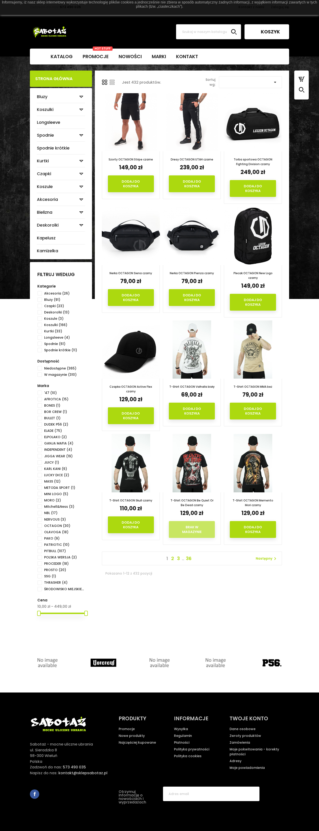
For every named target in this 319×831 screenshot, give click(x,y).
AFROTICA (56, 399)
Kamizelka (47, 251)
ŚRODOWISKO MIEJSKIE (64, 589)
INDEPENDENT (58, 449)
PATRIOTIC (56, 544)
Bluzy (42, 96)
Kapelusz (46, 238)
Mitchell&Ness (59, 506)
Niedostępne (60, 368)
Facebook (34, 794)
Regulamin (183, 735)
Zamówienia (240, 742)
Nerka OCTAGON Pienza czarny (192, 273)
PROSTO (55, 570)
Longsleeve (48, 122)
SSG (50, 576)
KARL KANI (55, 468)
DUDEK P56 (56, 424)
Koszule (45, 186)
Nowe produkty (132, 735)
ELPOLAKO (55, 437)
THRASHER (55, 582)
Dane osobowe (242, 729)
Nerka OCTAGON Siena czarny (131, 273)
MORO (52, 500)
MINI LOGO (56, 494)
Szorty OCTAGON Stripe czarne (131, 159)
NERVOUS (55, 519)
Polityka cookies (188, 756)
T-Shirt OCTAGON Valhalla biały (192, 387)
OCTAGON (57, 525)
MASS (52, 481)
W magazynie (60, 374)
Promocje (127, 729)
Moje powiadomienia (247, 767)
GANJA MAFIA (58, 443)
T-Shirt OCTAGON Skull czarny (130, 500)
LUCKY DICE (56, 475)
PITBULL (55, 551)
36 (188, 558)
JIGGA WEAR (58, 456)
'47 (50, 393)
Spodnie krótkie (53, 148)
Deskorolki (48, 225)
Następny (267, 558)
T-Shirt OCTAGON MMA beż (253, 387)
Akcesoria (47, 199)
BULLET (52, 418)
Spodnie (45, 135)
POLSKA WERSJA (60, 557)
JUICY (51, 462)
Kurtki (43, 161)
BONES (52, 405)
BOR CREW (55, 411)
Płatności (181, 742)
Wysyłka (181, 729)
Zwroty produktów (245, 735)
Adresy (235, 761)
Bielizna (44, 212)
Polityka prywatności (191, 749)
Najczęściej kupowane (137, 742)
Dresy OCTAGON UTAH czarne (192, 159)
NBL (50, 513)
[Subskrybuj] (252, 794)
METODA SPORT (59, 487)
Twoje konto (249, 718)
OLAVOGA (56, 532)
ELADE (53, 430)
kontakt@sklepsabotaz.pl (82, 773)
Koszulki (45, 109)
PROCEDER (56, 563)
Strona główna (54, 79)
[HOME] (38, 56)
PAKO (52, 538)
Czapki (44, 174)
